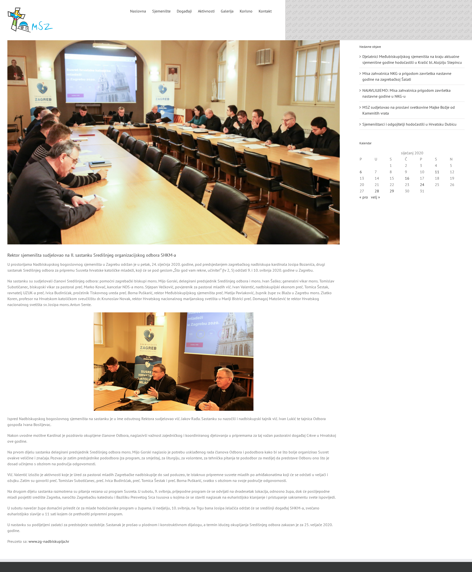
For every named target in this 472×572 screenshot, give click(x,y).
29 (392, 190)
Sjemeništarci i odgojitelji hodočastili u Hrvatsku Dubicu (409, 124)
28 (377, 190)
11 (437, 171)
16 (407, 178)
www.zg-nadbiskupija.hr (49, 541)
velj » (375, 197)
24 (422, 184)
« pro (363, 197)
